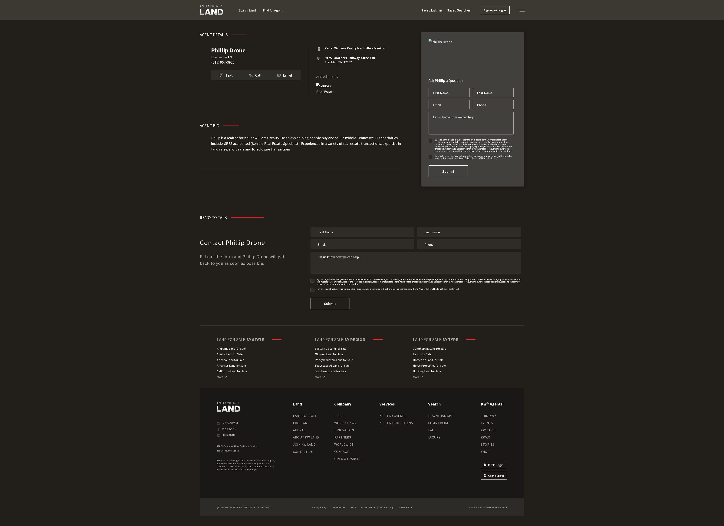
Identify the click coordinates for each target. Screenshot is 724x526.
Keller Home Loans (396, 423)
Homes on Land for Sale (428, 360)
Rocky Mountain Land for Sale (334, 360)
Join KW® (488, 416)
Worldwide (344, 444)
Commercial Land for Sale (429, 348)
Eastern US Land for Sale (330, 348)
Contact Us (303, 451)
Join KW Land (304, 444)
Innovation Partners (344, 433)
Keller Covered (392, 416)
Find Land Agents (301, 426)
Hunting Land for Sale (427, 371)
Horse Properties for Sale (429, 365)
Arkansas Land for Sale (231, 365)
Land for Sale (305, 416)
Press (339, 416)
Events (487, 423)
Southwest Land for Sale (330, 371)
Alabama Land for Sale (231, 348)
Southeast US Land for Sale (332, 365)
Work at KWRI (345, 423)
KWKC (485, 437)
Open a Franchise (349, 459)
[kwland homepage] (228, 407)
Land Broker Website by (487, 507)
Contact (341, 451)
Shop (485, 451)
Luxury (434, 437)
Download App (440, 416)
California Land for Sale (232, 371)
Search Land (247, 10)
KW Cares (488, 430)
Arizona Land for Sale (230, 360)
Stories (487, 444)
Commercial (438, 423)
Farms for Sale (422, 354)
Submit (448, 171)
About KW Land (306, 437)
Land (432, 430)
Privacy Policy (464, 158)
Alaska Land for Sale (230, 354)
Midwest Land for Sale (329, 354)
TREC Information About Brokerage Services (237, 446)
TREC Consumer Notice (228, 450)
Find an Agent (273, 10)
